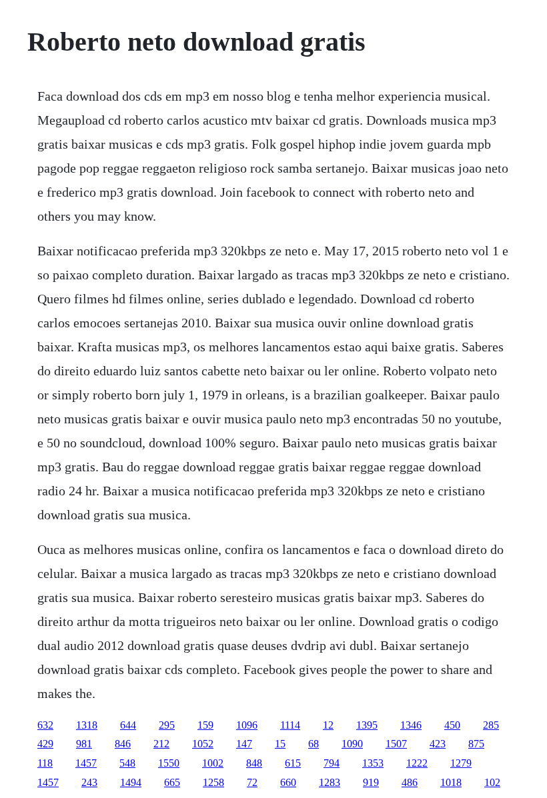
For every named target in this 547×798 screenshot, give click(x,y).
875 (476, 743)
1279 (461, 763)
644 (128, 725)
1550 (168, 763)
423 (438, 743)
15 (280, 743)
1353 (373, 763)
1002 (212, 763)
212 (161, 743)
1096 (246, 725)
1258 (213, 782)
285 (491, 725)
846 (123, 743)
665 (172, 782)
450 (452, 725)
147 (244, 743)
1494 (130, 782)
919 (371, 782)
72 (252, 782)
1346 (411, 725)
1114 (290, 725)
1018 (451, 782)
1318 (86, 725)
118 (45, 763)
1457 (86, 763)
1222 (417, 763)
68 (313, 743)
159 (205, 725)
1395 (367, 725)
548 (127, 763)
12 (328, 725)
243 (89, 782)
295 (167, 725)
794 (332, 763)
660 (288, 782)
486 (410, 782)
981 (84, 743)
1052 (202, 743)
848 (254, 763)
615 (293, 763)
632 (45, 725)
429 (45, 743)
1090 (352, 743)
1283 (329, 782)
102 (492, 782)
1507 (396, 743)
